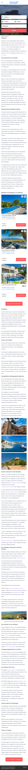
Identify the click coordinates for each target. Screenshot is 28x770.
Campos (3, 687)
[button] (14, 304)
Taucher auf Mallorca (10, 646)
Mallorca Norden (6, 217)
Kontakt (9, 767)
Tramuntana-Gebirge (15, 482)
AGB (2, 767)
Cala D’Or (6, 635)
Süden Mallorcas (21, 558)
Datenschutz (9, 768)
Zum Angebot (21, 224)
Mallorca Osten (6, 287)
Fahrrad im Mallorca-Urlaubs (16, 588)
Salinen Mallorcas (12, 670)
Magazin (13, 768)
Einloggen (25, 767)
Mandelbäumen (17, 592)
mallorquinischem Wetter (7, 486)
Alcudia (12, 251)
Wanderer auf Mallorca (7, 540)
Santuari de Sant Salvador (11, 491)
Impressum (5, 767)
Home (2, 36)
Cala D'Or (12, 287)
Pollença (13, 217)
